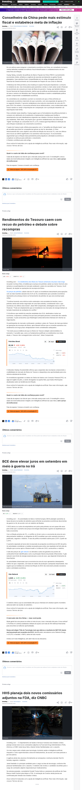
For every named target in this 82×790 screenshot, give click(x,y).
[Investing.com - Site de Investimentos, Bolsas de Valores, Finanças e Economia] (8, 1)
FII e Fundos (46, 7)
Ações (30, 7)
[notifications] (76, 1)
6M (18, 350)
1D (9, 350)
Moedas (52, 7)
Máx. (27, 350)
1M (15, 350)
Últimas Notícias (19, 7)
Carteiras (40, 7)
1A (20, 350)
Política (57, 7)
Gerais (78, 7)
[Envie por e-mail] (32, 179)
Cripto (26, 7)
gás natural (24, 552)
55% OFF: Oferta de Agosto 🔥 (51, 1)
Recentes (5, 7)
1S (12, 350)
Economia (35, 7)
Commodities (63, 7)
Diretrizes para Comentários (8, 203)
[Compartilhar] (58, 27)
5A (23, 350)
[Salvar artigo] (62, 27)
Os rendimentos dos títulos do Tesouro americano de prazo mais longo (41, 282)
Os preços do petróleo (14, 291)
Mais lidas (12, 7)
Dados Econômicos (71, 7)
